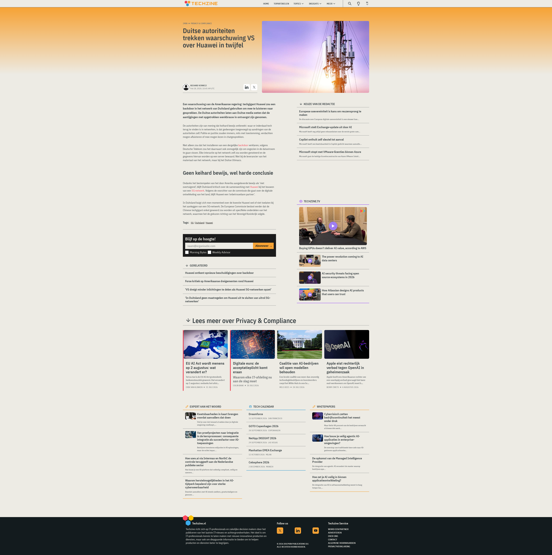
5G (192, 222)
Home (266, 3)
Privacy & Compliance (201, 23)
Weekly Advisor (221, 252)
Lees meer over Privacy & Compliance (244, 320)
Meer (329, 3)
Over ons (333, 536)
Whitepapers (326, 406)
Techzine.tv (312, 201)
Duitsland (199, 222)
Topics (297, 3)
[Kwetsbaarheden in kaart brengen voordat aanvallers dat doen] (190, 419)
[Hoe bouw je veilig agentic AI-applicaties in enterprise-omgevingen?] (317, 443)
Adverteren (335, 532)
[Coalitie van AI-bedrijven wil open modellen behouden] (299, 344)
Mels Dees (284, 387)
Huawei (254, 186)
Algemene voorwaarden (341, 542)
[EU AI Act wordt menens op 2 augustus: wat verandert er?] (206, 344)
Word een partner (338, 529)
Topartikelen (281, 3)
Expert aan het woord (205, 406)
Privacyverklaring (339, 546)
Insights (314, 3)
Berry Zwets (333, 387)
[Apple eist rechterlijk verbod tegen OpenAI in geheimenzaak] (346, 344)
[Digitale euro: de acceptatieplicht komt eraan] (253, 344)
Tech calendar (263, 406)
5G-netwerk (198, 190)
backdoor (243, 145)
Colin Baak (238, 385)
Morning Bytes (198, 252)
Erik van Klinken (194, 387)
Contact (332, 539)
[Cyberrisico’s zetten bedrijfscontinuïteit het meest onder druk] (317, 421)
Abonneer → (263, 245)
